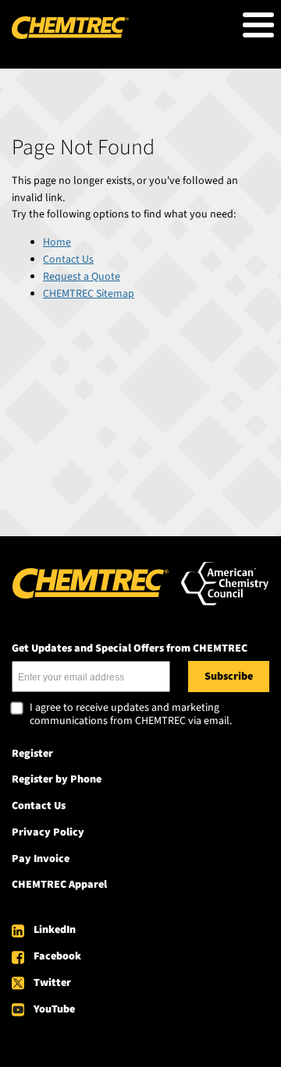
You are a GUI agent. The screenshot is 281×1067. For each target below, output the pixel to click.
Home (57, 242)
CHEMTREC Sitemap (88, 294)
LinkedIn (55, 930)
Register (32, 753)
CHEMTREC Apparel (59, 884)
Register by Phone (56, 779)
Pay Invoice (40, 859)
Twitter (52, 983)
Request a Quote (81, 276)
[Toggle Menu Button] (258, 24)
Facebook (57, 956)
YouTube (54, 1009)
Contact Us (68, 259)
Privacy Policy (48, 832)
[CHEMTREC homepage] (70, 36)
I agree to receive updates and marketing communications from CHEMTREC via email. (131, 715)
